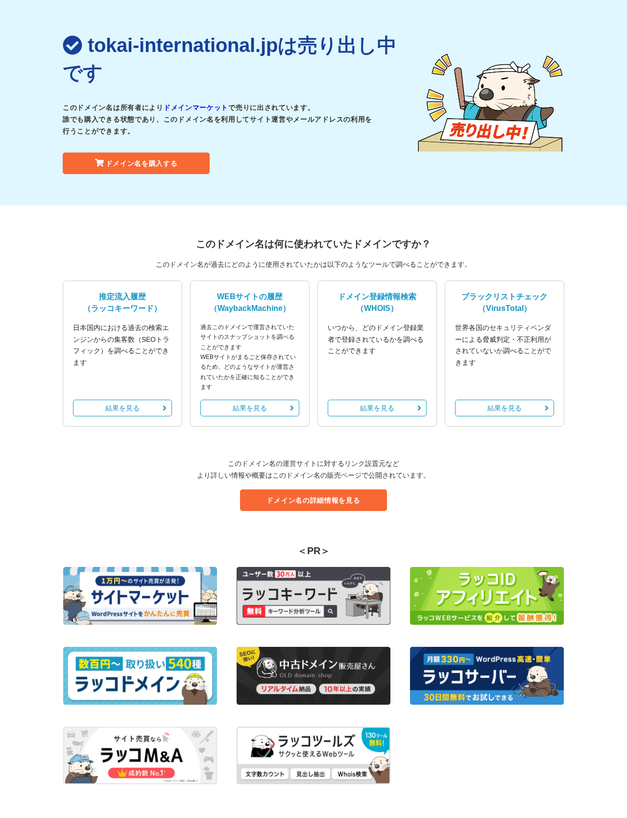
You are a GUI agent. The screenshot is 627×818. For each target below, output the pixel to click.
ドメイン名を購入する (142, 163)
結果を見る (122, 408)
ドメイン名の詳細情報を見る (313, 500)
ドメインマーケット (196, 107)
